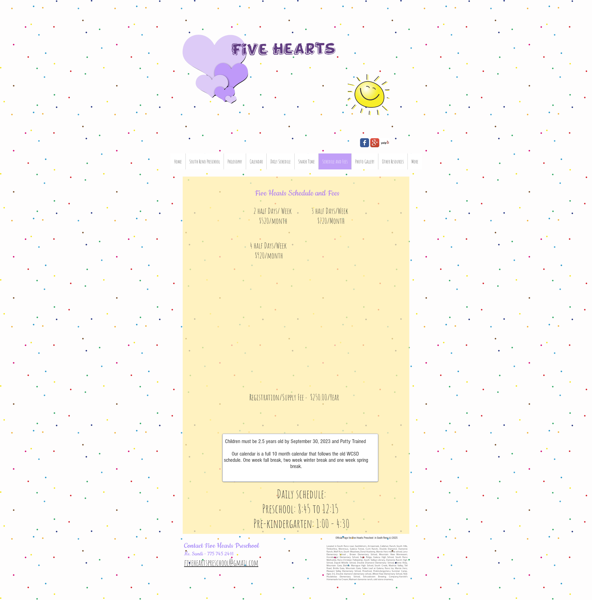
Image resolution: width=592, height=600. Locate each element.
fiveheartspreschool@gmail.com (221, 562)
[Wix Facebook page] (364, 142)
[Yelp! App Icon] (384, 142)
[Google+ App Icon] (374, 142)
